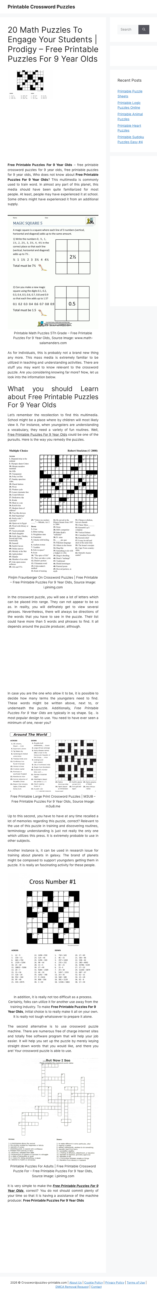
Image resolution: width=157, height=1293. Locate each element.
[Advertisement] (53, 132)
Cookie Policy (93, 1282)
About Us (75, 1282)
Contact (96, 1287)
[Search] (143, 29)
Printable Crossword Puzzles (41, 7)
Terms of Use (136, 1282)
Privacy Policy (114, 1282)
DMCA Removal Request (72, 1287)
